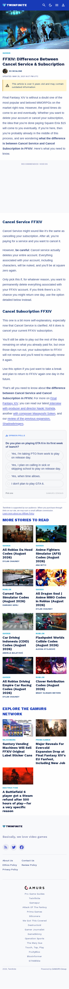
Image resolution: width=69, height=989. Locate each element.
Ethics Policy (10, 865)
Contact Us (28, 860)
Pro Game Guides (34, 894)
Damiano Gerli (10, 605)
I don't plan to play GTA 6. (27, 483)
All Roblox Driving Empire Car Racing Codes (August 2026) (17, 687)
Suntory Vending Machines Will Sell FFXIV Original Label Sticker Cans (17, 749)
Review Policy (29, 865)
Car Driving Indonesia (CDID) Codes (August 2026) (16, 643)
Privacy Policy (10, 869)
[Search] (44, 5)
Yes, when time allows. (25, 476)
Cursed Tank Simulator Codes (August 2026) (16, 597)
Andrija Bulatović (13, 653)
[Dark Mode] (50, 5)
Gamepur (34, 902)
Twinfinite (34, 898)
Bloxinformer (34, 956)
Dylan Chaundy (11, 561)
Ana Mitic (41, 565)
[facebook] (21, 847)
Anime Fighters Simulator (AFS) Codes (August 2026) (48, 555)
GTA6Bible (34, 961)
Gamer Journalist (34, 929)
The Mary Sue (34, 943)
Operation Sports (34, 938)
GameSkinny (35, 934)
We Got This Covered (35, 920)
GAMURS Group (59, 969)
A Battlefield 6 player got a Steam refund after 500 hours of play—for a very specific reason (18, 801)
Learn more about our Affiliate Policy (18, 513)
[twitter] (13, 847)
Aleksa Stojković (45, 649)
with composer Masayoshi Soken (34, 413)
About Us (8, 860)
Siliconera (34, 916)
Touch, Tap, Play (34, 947)
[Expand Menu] (57, 5)
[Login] (63, 5)
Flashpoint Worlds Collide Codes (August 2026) (50, 641)
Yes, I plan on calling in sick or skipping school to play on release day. (36, 466)
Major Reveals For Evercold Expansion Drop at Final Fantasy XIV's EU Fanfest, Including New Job (51, 753)
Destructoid (34, 925)
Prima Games (34, 911)
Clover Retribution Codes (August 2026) (50, 685)
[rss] (6, 847)
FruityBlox (34, 952)
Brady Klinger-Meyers (48, 693)
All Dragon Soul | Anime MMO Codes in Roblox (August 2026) (51, 599)
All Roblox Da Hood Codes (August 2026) (18, 553)
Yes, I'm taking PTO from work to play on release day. (35, 455)
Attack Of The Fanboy (34, 907)
